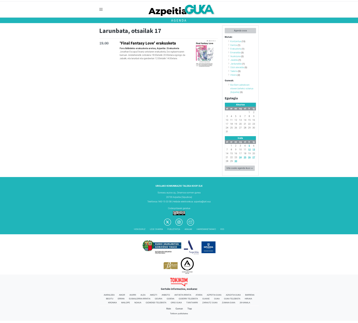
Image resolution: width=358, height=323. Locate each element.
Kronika (112, 302)
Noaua (137, 302)
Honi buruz (139, 229)
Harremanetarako (206, 229)
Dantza (233, 45)
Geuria (158, 299)
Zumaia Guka (228, 302)
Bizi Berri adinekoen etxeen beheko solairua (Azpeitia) (241, 88)
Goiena (170, 299)
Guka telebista (232, 299)
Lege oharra (156, 229)
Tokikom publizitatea (179, 313)
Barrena (249, 295)
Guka (217, 299)
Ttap (189, 308)
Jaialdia (234, 60)
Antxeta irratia (182, 295)
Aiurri (132, 295)
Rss (222, 229)
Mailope (125, 302)
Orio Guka (176, 302)
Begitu (109, 299)
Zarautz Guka (209, 302)
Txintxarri (192, 302)
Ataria (199, 295)
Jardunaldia (236, 63)
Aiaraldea (109, 295)
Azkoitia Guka (233, 295)
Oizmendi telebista (156, 302)
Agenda (179, 20)
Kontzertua (235, 41)
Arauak (188, 229)
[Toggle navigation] (101, 9)
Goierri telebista (188, 299)
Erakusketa (235, 48)
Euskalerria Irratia (139, 299)
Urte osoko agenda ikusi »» (240, 168)
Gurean (179, 308)
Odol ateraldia (237, 67)
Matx (168, 308)
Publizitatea (173, 229)
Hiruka (248, 299)
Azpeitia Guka (214, 295)
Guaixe (206, 299)
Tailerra (233, 71)
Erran (121, 299)
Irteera (233, 75)
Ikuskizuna (235, 56)
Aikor (122, 295)
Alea (143, 295)
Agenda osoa (240, 30)
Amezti (153, 295)
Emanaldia (235, 52)
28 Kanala (245, 302)
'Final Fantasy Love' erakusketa (148, 43)
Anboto (166, 295)
